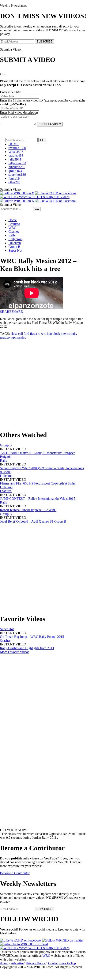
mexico (66, 333)
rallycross (17, 163)
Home (12, 220)
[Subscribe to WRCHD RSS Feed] (24, 944)
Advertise (17, 963)
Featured (14, 224)
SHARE (5, 311)
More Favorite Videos (14, 652)
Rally (12, 235)
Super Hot (15, 250)
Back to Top (67, 963)
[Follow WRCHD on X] (17, 193)
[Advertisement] (43, 383)
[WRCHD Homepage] (34, 197)
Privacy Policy (36, 963)
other (14, 182)
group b (15, 171)
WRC (15, 152)
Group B (14, 246)
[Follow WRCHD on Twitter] (62, 940)
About (4, 963)
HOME (13, 144)
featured (17, 148)
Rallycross (15, 239)
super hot (17, 174)
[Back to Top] (34, 948)
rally (14, 159)
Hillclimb (14, 243)
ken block (53, 333)
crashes (15, 155)
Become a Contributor (15, 873)
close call (17, 333)
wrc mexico (18, 337)
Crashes (13, 231)
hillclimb (16, 167)
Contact (53, 963)
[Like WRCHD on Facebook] (55, 193)
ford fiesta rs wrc (35, 333)
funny (14, 178)
